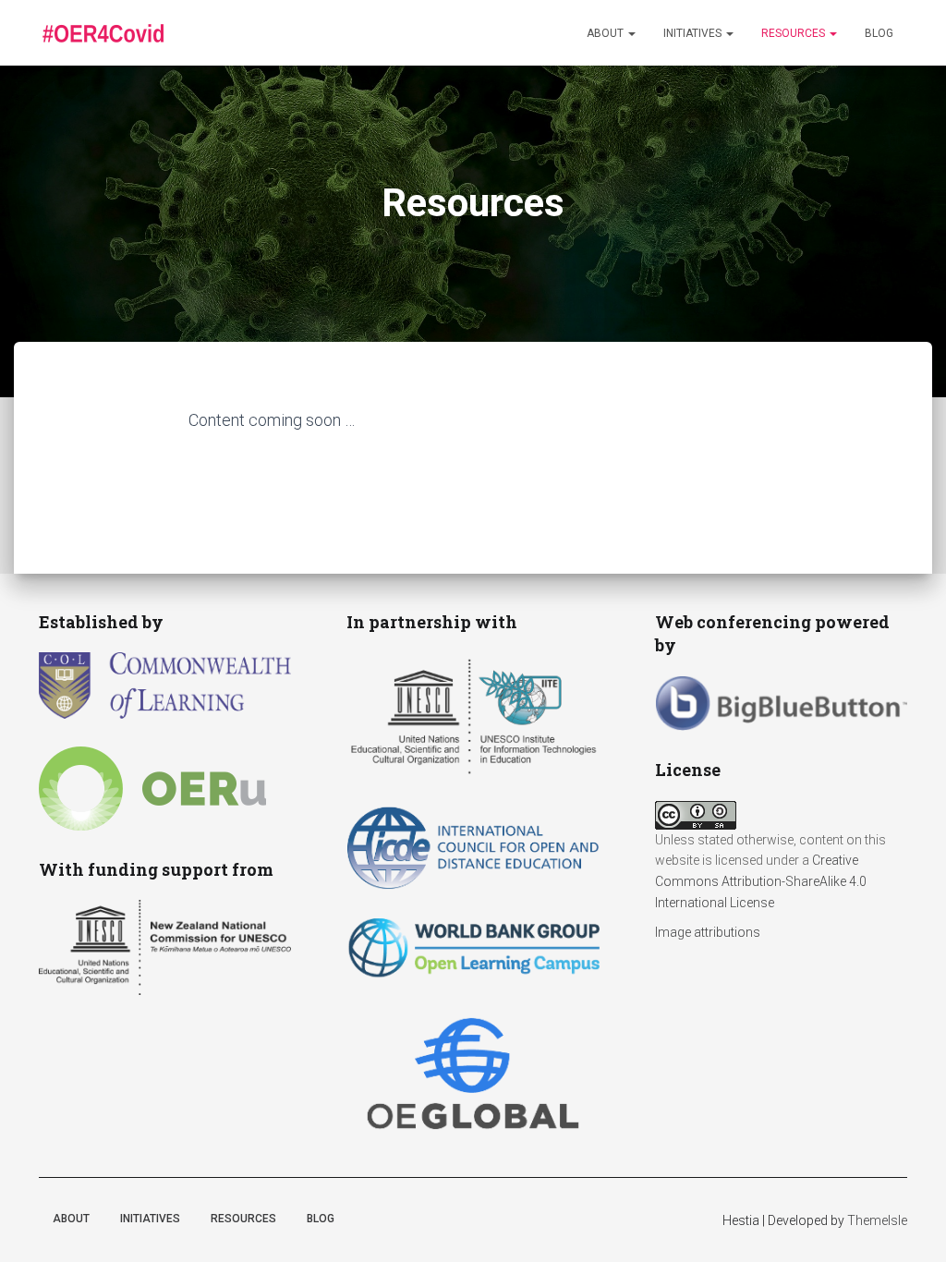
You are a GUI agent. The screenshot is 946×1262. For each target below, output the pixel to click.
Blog (879, 33)
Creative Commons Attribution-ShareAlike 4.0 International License (761, 881)
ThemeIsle (877, 1220)
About (606, 33)
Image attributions (707, 932)
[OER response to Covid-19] (102, 33)
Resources (794, 33)
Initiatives (693, 33)
